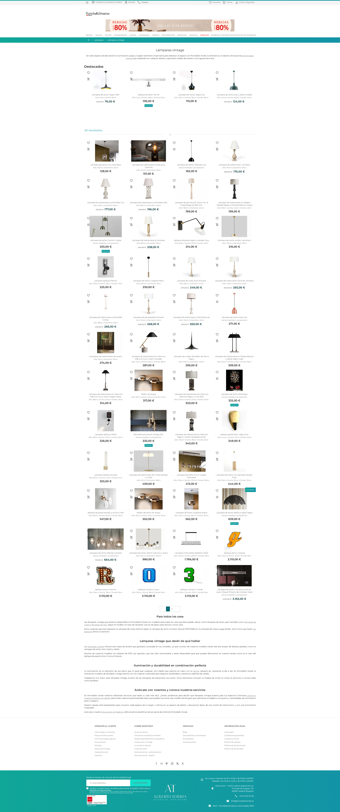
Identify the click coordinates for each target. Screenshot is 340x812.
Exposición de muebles (243, 35)
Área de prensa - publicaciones (147, 752)
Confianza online (231, 739)
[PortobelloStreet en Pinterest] (167, 763)
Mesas (89, 35)
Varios (155, 35)
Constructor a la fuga (143, 742)
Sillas (98, 35)
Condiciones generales (234, 735)
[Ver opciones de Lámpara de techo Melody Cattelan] (88, 537)
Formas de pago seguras (105, 739)
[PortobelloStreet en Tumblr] (183, 763)
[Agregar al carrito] (88, 79)
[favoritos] (88, 73)
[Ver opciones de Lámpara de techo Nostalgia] (217, 378)
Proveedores (188, 739)
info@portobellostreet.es (242, 801)
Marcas (193, 35)
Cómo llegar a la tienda (105, 732)
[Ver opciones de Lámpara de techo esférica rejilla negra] (217, 497)
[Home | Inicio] (88, 40)
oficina (196, 671)
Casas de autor (140, 749)
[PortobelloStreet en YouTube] (162, 763)
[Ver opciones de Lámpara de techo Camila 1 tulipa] (88, 225)
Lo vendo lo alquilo (142, 745)
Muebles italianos (221, 35)
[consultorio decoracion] (246, 695)
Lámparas (144, 35)
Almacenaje (120, 35)
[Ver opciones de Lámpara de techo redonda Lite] (174, 149)
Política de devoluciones (234, 745)
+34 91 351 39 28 (246, 796)
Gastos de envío (101, 752)
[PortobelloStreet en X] (178, 763)
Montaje (98, 745)
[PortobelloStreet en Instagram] (172, 763)
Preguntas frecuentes (104, 735)
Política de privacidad (233, 749)
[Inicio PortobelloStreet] (97, 15)
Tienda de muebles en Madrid (147, 735)
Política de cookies (232, 742)
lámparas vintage (96, 646)
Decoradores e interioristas (194, 735)
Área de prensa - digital (144, 755)
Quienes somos (141, 732)
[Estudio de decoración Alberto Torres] (170, 800)
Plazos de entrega (102, 749)
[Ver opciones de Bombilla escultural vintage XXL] (131, 419)
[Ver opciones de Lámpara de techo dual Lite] (217, 302)
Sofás (108, 35)
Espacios (182, 35)
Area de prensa (189, 742)
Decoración (168, 35)
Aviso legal (229, 732)
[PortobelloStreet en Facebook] (156, 763)
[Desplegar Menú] (87, 2)
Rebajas (204, 35)
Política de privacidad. (125, 793)
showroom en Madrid (112, 712)
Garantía (98, 755)
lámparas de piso (99, 625)
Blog (185, 732)
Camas (132, 35)
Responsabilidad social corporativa (149, 739)
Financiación (100, 742)
